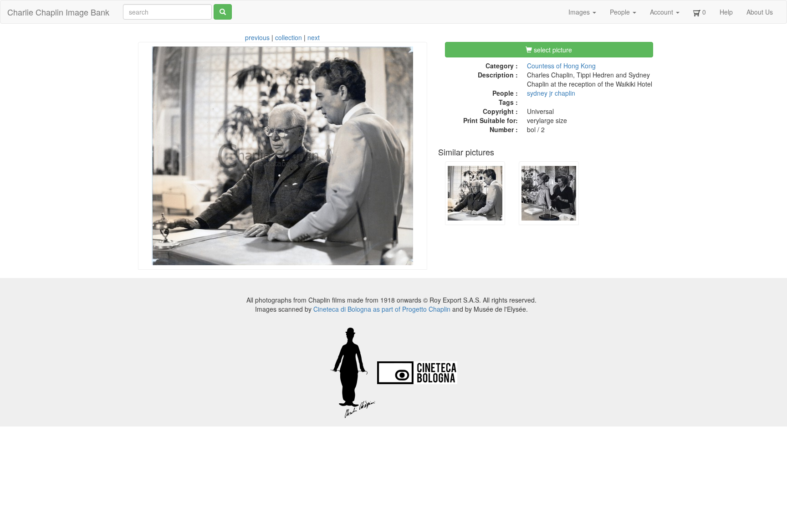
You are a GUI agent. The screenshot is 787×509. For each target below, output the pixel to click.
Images (580, 11)
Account (662, 11)
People (621, 11)
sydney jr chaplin (551, 93)
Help (726, 11)
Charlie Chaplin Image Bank (58, 12)
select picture (552, 49)
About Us (759, 11)
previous (257, 37)
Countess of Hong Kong (561, 65)
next (313, 37)
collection (288, 37)
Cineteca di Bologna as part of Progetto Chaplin (381, 309)
